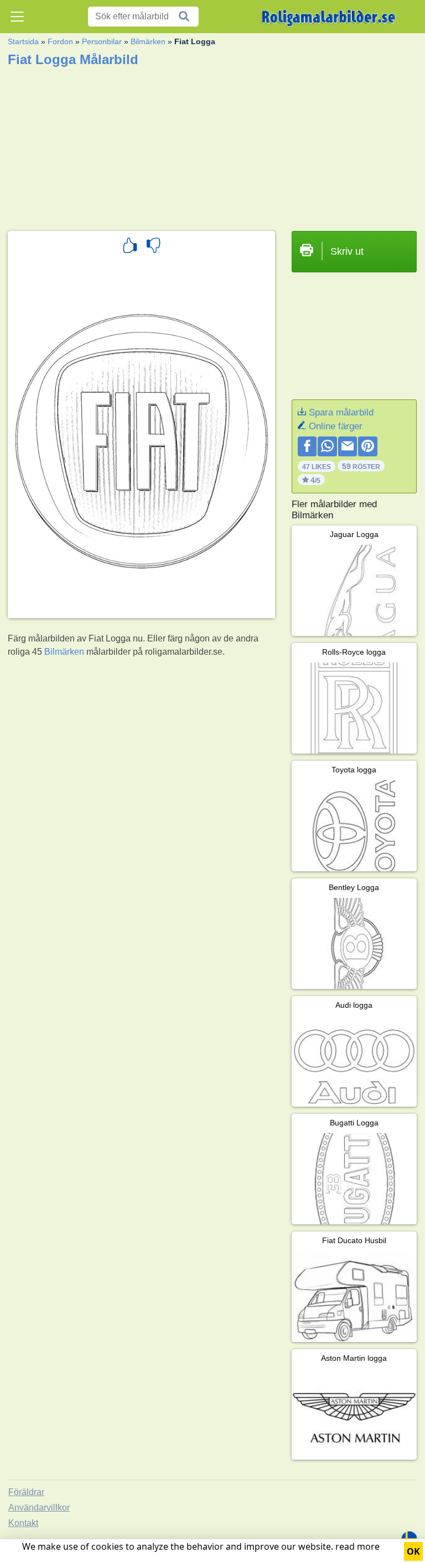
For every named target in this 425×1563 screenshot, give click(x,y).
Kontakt (23, 1523)
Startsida (23, 41)
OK (413, 1551)
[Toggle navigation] (17, 16)
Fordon (60, 41)
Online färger (335, 426)
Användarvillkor (39, 1507)
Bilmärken (148, 41)
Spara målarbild (341, 412)
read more (357, 1546)
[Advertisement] (212, 145)
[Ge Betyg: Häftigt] (130, 246)
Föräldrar (26, 1492)
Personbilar (102, 41)
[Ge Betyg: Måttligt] (153, 246)
